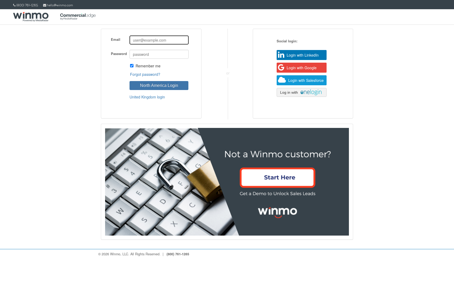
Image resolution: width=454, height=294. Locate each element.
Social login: (287, 41)
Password (119, 53)
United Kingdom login (147, 96)
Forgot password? (145, 74)
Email (115, 39)
